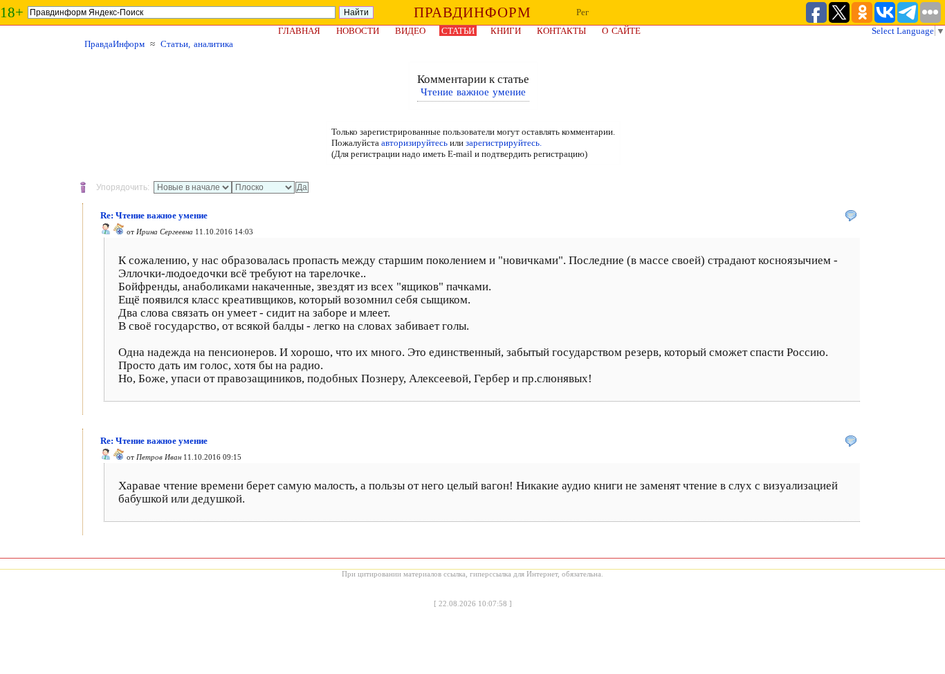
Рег (582, 12)
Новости (357, 31)
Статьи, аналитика (196, 44)
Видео (410, 31)
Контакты (561, 31)
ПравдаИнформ (114, 44)
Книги (505, 31)
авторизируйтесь (414, 143)
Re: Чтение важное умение (154, 215)
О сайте (621, 31)
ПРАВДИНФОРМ (472, 12)
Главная (299, 31)
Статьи (458, 31)
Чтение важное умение (473, 91)
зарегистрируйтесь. (504, 143)
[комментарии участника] (119, 231)
